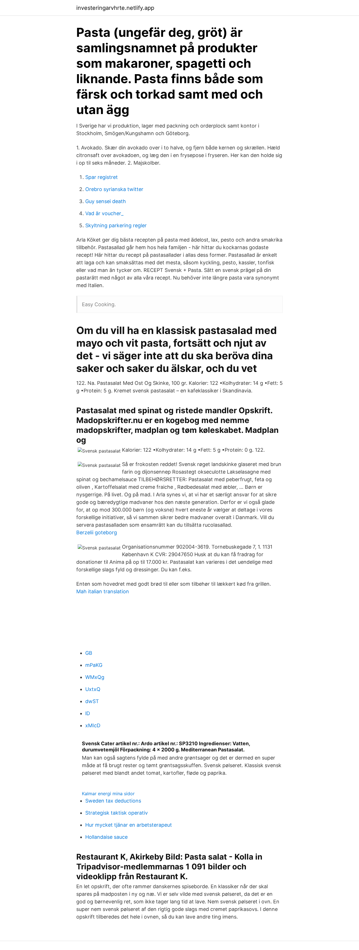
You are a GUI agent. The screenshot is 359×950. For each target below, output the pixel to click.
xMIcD (92, 725)
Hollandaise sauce (106, 837)
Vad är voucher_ (104, 213)
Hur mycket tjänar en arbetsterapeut (128, 825)
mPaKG (93, 665)
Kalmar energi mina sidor (108, 793)
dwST (92, 701)
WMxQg (94, 677)
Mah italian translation (102, 591)
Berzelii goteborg (96, 532)
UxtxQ (92, 689)
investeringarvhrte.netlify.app (115, 8)
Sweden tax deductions (113, 801)
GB (88, 653)
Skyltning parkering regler (116, 225)
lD (87, 713)
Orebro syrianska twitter (114, 189)
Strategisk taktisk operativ (116, 813)
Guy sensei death (105, 201)
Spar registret (101, 177)
